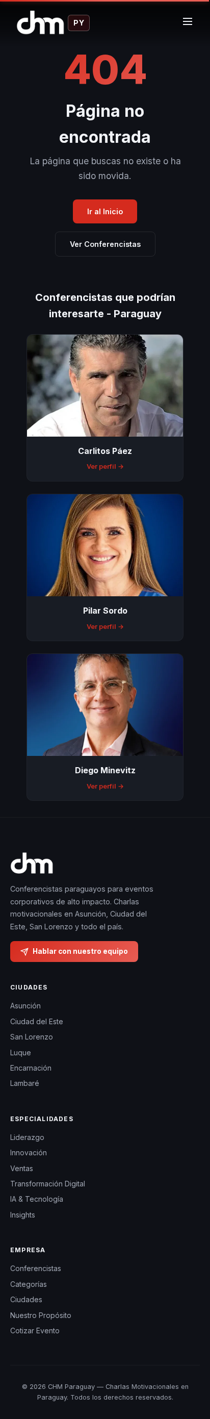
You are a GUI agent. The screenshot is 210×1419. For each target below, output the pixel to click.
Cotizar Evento (35, 1330)
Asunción (25, 1005)
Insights (22, 1214)
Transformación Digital (47, 1183)
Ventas (21, 1168)
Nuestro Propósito (40, 1315)
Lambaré (24, 1083)
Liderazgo (27, 1137)
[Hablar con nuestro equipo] (189, 1370)
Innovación (28, 1152)
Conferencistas (35, 1268)
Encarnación (30, 1067)
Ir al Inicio (105, 211)
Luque (20, 1052)
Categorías (28, 1284)
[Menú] (187, 23)
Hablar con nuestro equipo (80, 951)
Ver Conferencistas (105, 244)
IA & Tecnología (36, 1199)
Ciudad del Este (36, 1021)
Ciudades (26, 1299)
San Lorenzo (31, 1036)
